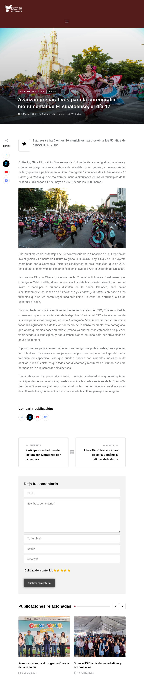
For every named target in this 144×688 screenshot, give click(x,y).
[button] (67, 21)
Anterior (35, 445)
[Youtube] (6, 172)
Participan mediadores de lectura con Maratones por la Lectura (43, 455)
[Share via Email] (6, 180)
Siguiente (108, 445)
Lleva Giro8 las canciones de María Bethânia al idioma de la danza (101, 455)
